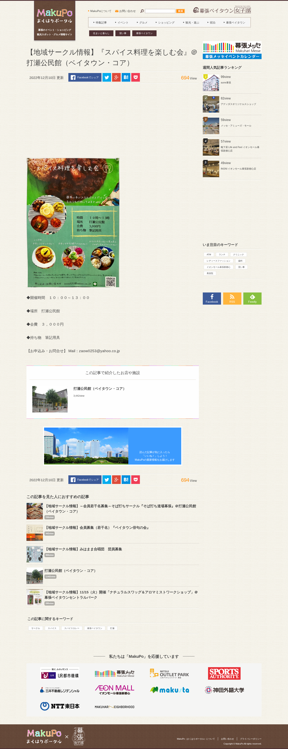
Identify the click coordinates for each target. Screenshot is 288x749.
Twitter (106, 77)
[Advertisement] (112, 118)
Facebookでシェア (88, 77)
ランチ (222, 254)
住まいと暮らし (101, 33)
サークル (35, 628)
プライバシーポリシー (251, 739)
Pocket (135, 77)
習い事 (122, 33)
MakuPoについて (100, 11)
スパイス (52, 628)
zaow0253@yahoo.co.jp (99, 351)
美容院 (210, 273)
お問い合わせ (127, 11)
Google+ (116, 77)
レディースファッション (218, 261)
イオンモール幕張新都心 (218, 267)
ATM (209, 254)
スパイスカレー (71, 628)
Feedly (252, 301)
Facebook (212, 301)
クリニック (238, 254)
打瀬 (112, 628)
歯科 (240, 261)
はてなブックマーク (126, 77)
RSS (232, 301)
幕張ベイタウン (144, 33)
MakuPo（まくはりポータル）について (196, 739)
